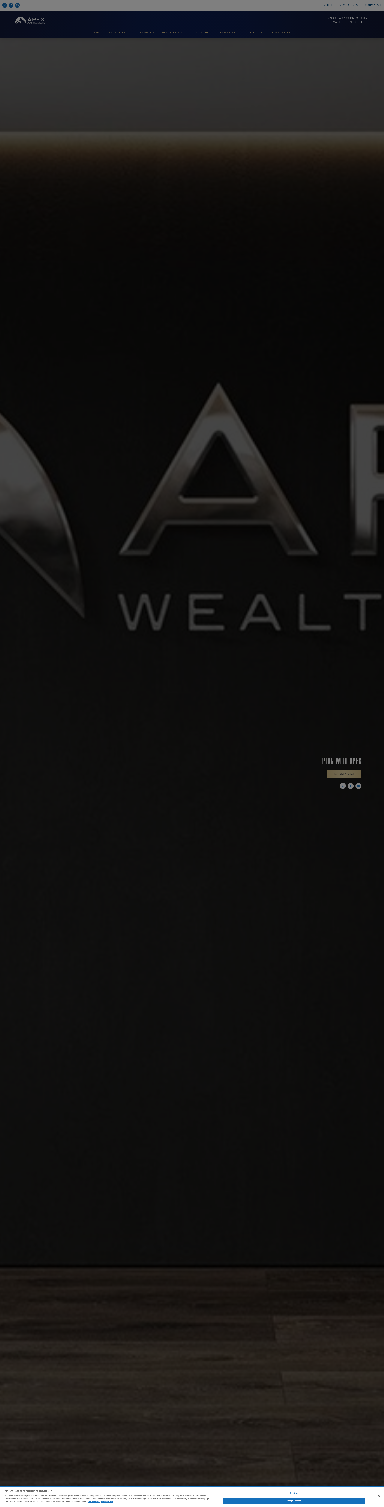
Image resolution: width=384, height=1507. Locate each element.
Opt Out (294, 1493)
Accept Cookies (293, 1501)
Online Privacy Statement (100, 1502)
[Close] (379, 1496)
